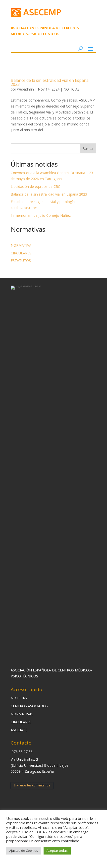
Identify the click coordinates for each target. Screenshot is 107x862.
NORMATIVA (21, 245)
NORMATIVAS (22, 714)
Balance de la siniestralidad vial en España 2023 (50, 82)
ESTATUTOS (21, 260)
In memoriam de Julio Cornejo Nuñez (41, 215)
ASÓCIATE (19, 730)
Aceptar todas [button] (57, 850)
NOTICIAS (71, 89)
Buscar (88, 148)
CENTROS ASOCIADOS (29, 706)
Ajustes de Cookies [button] (23, 850)
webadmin (25, 89)
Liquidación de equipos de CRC (35, 186)
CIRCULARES (21, 253)
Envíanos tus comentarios (32, 785)
